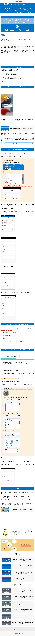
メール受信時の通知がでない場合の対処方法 (10, 74)
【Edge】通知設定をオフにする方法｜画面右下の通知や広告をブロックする (22, 623)
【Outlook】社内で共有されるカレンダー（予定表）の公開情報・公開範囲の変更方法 (22, 573)
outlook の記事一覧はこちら (25, 546)
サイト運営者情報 (14, 633)
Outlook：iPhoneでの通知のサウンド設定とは (11, 69)
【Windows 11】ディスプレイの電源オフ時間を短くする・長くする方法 (22, 591)
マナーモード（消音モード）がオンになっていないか (12, 77)
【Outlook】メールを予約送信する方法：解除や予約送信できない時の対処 (22, 560)
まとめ (3, 81)
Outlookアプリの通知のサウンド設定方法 (10, 70)
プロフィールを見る (14, 534)
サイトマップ (22, 633)
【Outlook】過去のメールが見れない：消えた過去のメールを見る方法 (22, 579)
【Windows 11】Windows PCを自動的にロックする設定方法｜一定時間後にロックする (22, 604)
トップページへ (18, 629)
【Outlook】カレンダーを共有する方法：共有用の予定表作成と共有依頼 (22, 566)
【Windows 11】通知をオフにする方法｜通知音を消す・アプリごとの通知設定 (22, 617)
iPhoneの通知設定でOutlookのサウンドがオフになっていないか (13, 78)
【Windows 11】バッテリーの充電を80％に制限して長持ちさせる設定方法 (22, 610)
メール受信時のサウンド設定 (8, 73)
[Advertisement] (9, 59)
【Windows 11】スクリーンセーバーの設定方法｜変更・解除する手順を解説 (22, 597)
